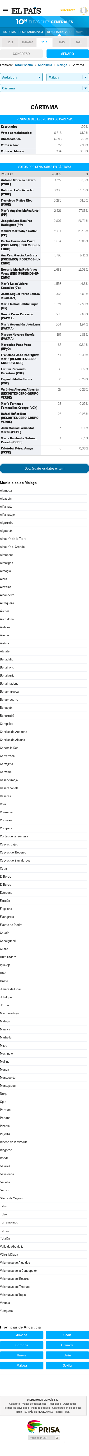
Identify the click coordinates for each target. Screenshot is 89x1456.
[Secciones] (5, 10)
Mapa (80, 32)
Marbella (6, 1037)
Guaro (4, 949)
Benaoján (6, 707)
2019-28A (27, 42)
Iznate (4, 981)
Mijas (3, 1045)
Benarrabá (7, 715)
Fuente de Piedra (11, 925)
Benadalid (6, 659)
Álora (3, 579)
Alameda (6, 490)
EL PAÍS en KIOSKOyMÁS (38, 1411)
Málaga (5, 1021)
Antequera (7, 603)
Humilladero (8, 957)
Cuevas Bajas (9, 844)
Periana (5, 1118)
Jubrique (6, 997)
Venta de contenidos (34, 1403)
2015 (62, 42)
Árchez (4, 611)
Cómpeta (6, 828)
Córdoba (21, 1345)
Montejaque (8, 1085)
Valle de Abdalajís (11, 1246)
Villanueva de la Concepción (18, 1270)
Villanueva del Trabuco (15, 1287)
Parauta (5, 1110)
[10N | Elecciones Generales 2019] (44, 21)
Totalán (5, 1238)
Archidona (7, 619)
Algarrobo (6, 522)
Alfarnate (6, 506)
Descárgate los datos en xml (44, 468)
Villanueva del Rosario (14, 1278)
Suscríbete (67, 10)
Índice (59, 1411)
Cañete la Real (9, 748)
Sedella (5, 1182)
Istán (3, 973)
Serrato (5, 1190)
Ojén (3, 1102)
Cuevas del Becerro (13, 852)
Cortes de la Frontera (14, 836)
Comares (6, 820)
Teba (3, 1206)
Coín (3, 804)
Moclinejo (6, 1053)
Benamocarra (9, 699)
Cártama (6, 772)
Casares (5, 796)
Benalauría (7, 675)
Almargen (6, 563)
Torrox (4, 1230)
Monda (4, 1069)
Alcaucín (6, 498)
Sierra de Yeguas (11, 1198)
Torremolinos (9, 1222)
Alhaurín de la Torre (13, 539)
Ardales (5, 627)
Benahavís (7, 667)
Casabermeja (9, 780)
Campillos (6, 724)
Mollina (4, 1061)
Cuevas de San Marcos (15, 860)
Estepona (6, 892)
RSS (67, 1411)
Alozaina (5, 587)
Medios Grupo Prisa (44, 1438)
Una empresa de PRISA (43, 1426)
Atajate (4, 651)
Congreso (21, 54)
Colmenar (6, 812)
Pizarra (5, 1126)
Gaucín (4, 933)
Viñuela (5, 1303)
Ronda (4, 1158)
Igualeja (5, 965)
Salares (5, 1166)
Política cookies (40, 1407)
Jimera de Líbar (10, 989)
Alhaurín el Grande (12, 547)
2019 (10, 42)
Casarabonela (9, 788)
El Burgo (5, 884)
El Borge (5, 876)
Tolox (3, 1214)
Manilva (5, 1029)
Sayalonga (7, 1174)
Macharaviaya (9, 1013)
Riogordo (6, 1150)
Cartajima (6, 764)
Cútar (3, 868)
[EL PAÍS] (26, 10)
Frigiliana (6, 909)
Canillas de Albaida (12, 740)
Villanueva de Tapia (13, 1295)
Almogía (5, 571)
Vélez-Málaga (9, 1254)
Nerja (3, 1093)
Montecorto (7, 1077)
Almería (21, 1335)
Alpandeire (7, 595)
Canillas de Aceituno (13, 732)
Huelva (21, 1355)
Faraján (5, 900)
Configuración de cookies (66, 1407)
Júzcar (4, 1005)
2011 (79, 42)
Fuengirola (7, 917)
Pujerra (5, 1134)
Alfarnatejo (7, 514)
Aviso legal (69, 1403)
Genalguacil (8, 941)
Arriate (4, 643)
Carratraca (7, 756)
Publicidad (55, 1403)
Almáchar (6, 555)
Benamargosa (9, 691)
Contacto (14, 1403)
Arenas (4, 635)
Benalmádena (9, 683)
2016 (44, 42)
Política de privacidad (16, 1407)
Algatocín (6, 530)
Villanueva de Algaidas (15, 1262)
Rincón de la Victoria (14, 1142)
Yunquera (6, 1311)
